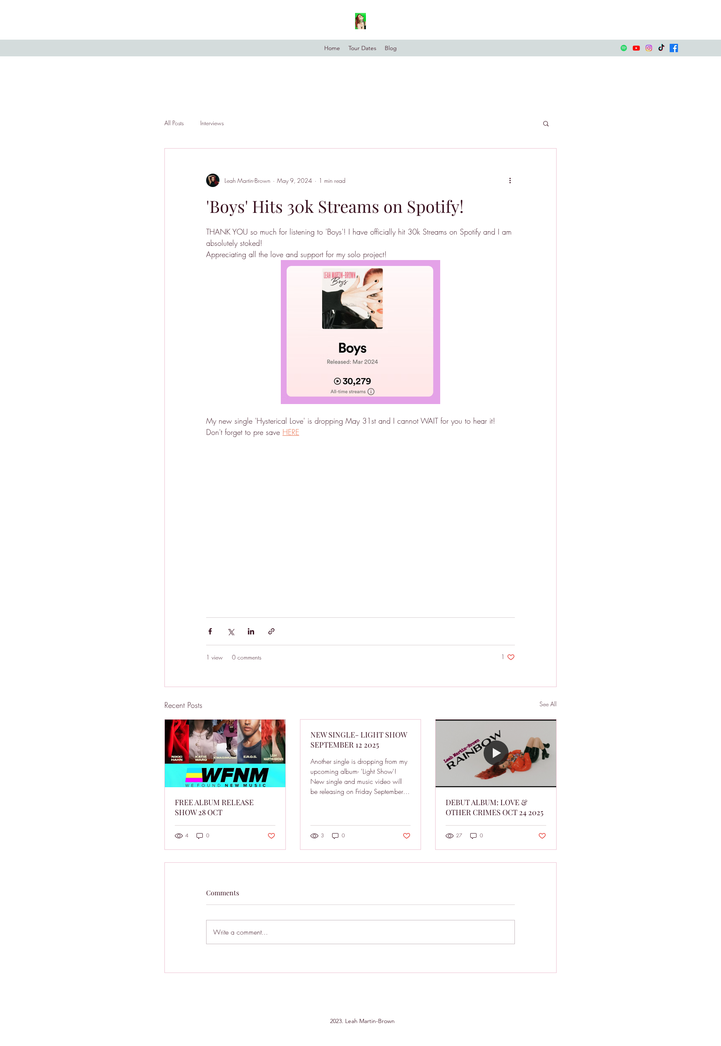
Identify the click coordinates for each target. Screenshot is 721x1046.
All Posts (174, 123)
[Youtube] (636, 48)
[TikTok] (661, 48)
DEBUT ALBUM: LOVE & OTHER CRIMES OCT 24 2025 (494, 807)
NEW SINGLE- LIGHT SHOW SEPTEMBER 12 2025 (358, 740)
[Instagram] (649, 48)
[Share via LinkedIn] (251, 631)
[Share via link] (271, 631)
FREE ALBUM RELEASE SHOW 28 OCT (214, 807)
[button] (546, 123)
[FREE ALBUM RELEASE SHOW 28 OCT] (225, 753)
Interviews (212, 123)
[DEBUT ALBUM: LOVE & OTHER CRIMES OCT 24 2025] (496, 753)
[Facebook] (674, 48)
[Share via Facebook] (210, 631)
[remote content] (360, 523)
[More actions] (510, 180)
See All (548, 704)
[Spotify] (624, 48)
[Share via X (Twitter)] (230, 631)
